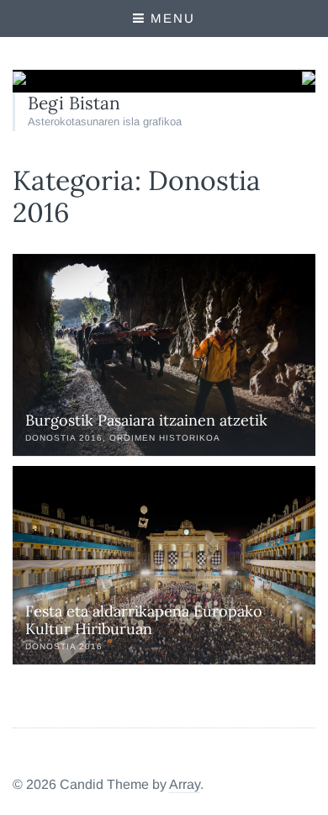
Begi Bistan (74, 103)
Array (184, 784)
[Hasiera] (19, 80)
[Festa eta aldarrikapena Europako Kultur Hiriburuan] (164, 565)
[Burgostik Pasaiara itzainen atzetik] (164, 355)
